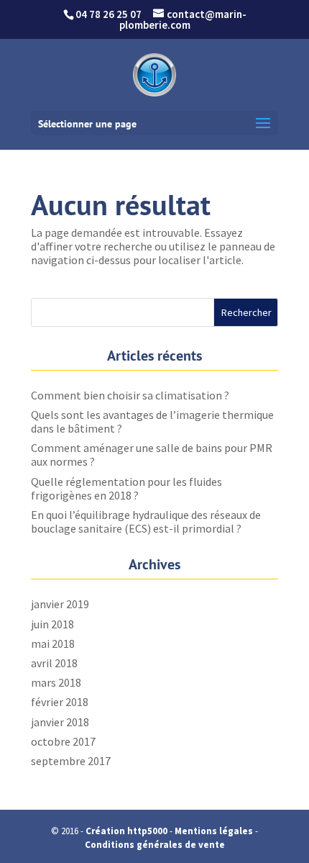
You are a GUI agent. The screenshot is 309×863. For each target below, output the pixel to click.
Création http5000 (126, 831)
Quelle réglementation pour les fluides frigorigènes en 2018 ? (126, 488)
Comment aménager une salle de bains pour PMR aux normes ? (151, 454)
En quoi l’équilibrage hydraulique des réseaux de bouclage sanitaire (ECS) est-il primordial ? (146, 521)
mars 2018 (56, 682)
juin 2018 (52, 624)
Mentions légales (214, 831)
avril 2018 (54, 663)
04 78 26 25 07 (108, 14)
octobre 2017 (63, 741)
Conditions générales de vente (155, 845)
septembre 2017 (71, 761)
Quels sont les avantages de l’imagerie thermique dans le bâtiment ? (152, 421)
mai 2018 (53, 643)
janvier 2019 (60, 604)
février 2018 (59, 702)
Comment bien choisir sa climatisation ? (130, 395)
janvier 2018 (60, 722)
